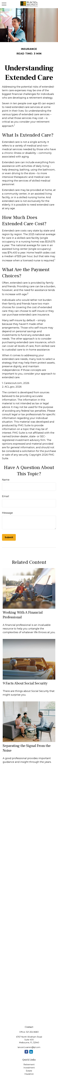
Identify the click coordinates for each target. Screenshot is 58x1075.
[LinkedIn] (31, 1052)
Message (7, 512)
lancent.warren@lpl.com (29, 1047)
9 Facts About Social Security (25, 683)
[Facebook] (26, 1052)
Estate (29, 1071)
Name (5, 479)
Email (5, 496)
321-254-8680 (32, 1032)
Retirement (29, 1064)
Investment (29, 1067)
